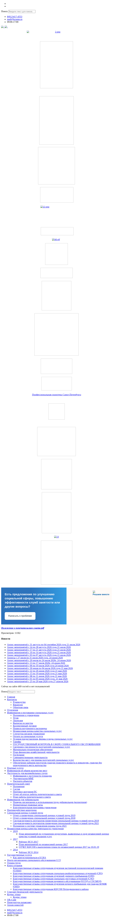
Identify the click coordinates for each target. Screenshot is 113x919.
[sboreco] (56, 584)
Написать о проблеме (20, 616)
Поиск (4, 11)
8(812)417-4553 (14, 16)
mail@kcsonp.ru (14, 19)
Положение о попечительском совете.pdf (22, 628)
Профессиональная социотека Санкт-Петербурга (56, 394)
